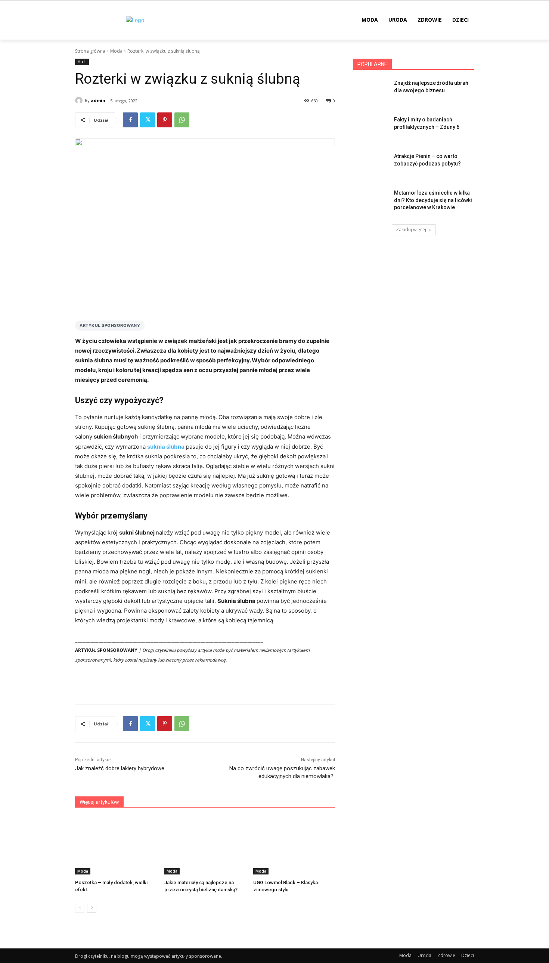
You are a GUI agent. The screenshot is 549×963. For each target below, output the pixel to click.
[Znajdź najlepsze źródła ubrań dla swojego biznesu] (371, 92)
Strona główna (90, 51)
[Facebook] (130, 119)
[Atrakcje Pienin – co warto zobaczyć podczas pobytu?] (371, 165)
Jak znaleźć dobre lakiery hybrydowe (119, 768)
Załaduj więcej (411, 229)
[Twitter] (147, 119)
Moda (116, 51)
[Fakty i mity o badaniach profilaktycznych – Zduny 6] (371, 129)
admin (98, 100)
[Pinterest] (164, 119)
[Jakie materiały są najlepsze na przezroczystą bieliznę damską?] (205, 845)
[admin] (80, 100)
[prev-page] (79, 908)
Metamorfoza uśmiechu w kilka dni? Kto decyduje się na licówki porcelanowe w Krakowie (433, 200)
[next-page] (91, 908)
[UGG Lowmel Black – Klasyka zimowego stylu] (294, 845)
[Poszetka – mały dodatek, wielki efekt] (116, 845)
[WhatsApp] (181, 119)
